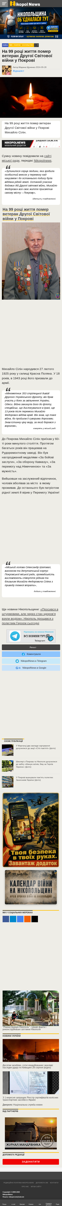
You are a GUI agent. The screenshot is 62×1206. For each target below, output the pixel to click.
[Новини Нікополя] (24, 3)
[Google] (20, 919)
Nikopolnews (42, 160)
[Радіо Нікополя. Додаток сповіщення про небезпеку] (31, 830)
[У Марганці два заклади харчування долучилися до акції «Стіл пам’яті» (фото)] (7, 750)
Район (5, 45)
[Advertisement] (31, 334)
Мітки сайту (36, 1186)
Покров (17, 45)
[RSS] (27, 919)
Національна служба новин (28, 1104)
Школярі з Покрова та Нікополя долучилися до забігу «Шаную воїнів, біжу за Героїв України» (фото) (36, 764)
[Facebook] (6, 919)
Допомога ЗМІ (42, 1183)
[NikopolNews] (31, 636)
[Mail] (34, 919)
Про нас (25, 1186)
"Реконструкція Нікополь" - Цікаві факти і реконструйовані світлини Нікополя (24, 1028)
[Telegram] (13, 919)
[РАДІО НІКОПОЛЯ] (31, 887)
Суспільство (27, 45)
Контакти (54, 1183)
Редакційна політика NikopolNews (18, 1183)
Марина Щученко (27, 67)
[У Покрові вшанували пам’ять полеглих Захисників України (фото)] (7, 782)
